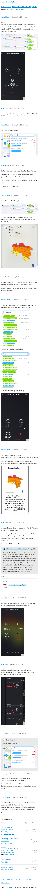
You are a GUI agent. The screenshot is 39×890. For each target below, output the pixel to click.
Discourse (12, 887)
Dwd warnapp (6, 860)
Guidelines (18, 879)
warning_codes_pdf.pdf (17, 585)
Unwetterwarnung (7, 867)
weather (6, 834)
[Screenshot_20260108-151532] (12, 632)
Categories (10, 879)
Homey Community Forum (9, 2)
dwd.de (5, 581)
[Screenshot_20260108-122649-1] (19, 246)
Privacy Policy (5, 883)
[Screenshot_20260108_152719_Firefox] (13, 701)
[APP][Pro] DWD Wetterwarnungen (17, 549)
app (2, 834)
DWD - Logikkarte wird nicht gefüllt (19, 6)
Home (3, 879)
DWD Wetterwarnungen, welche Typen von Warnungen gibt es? (9, 850)
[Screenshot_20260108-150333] (15, 490)
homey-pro (11, 834)
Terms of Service (28, 879)
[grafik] (19, 42)
